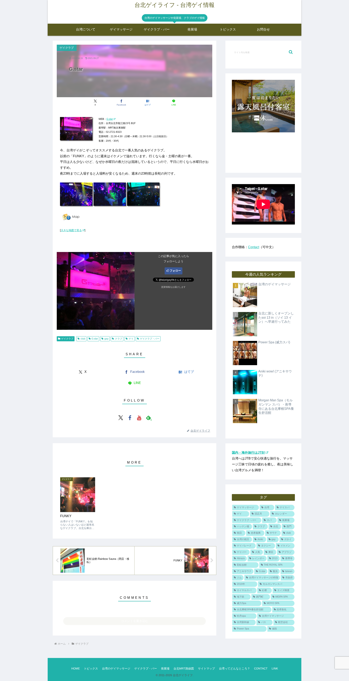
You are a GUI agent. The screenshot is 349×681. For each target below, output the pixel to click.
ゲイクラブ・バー (149, 338)
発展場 (165, 668)
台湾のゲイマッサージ (116, 668)
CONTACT (261, 668)
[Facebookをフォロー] (130, 418)
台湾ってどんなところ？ (234, 668)
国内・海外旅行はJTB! (248, 452)
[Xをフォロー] (121, 418)
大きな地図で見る (71, 230)
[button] (290, 52)
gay (106, 338)
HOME (75, 668)
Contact (253, 247)
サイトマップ (206, 668)
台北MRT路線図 (183, 668)
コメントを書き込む (134, 621)
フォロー (175, 270)
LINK (275, 668)
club (83, 338)
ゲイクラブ (67, 338)
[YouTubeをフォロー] (139, 418)
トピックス (91, 668)
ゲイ (131, 338)
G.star (109, 119)
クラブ (118, 338)
